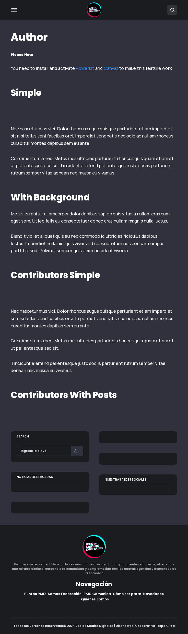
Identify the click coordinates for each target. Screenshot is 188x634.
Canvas (111, 68)
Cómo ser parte (127, 594)
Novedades (153, 594)
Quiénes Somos (95, 599)
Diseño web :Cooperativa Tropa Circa (145, 626)
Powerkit (85, 68)
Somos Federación (65, 594)
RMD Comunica (97, 594)
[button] (13, 10)
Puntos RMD (35, 594)
